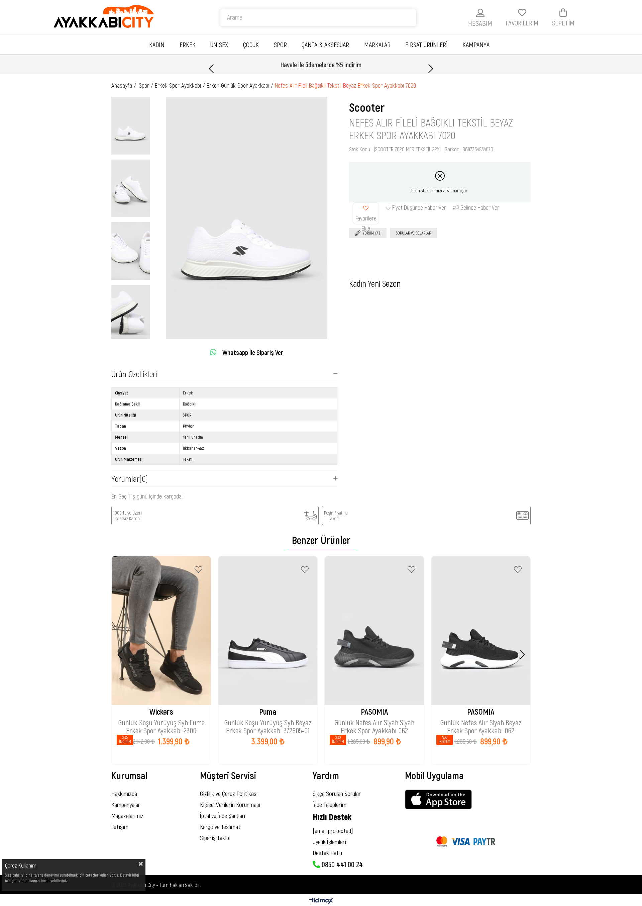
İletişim (119, 826)
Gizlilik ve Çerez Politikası (228, 793)
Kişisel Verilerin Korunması (230, 804)
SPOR (280, 44)
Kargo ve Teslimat (220, 826)
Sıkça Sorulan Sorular (337, 793)
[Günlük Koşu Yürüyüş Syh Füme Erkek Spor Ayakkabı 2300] (161, 630)
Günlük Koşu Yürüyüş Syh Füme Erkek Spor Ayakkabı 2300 (161, 723)
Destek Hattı (327, 852)
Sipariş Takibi (215, 837)
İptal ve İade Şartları (222, 815)
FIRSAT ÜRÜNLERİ (426, 44)
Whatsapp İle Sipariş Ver (252, 352)
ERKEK (188, 44)
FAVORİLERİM (522, 22)
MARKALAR (377, 44)
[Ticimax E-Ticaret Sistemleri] (321, 901)
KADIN (157, 44)
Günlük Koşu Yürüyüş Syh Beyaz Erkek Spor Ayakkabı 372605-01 (268, 723)
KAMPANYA (476, 44)
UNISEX (219, 44)
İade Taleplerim (329, 804)
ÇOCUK (251, 44)
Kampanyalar (125, 804)
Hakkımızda (124, 793)
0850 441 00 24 (341, 864)
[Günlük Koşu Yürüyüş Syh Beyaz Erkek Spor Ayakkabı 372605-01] (268, 630)
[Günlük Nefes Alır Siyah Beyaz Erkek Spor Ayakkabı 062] (481, 630)
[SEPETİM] (563, 12)
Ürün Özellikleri (134, 374)
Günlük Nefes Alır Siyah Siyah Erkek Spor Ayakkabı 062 (374, 723)
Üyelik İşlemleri (329, 841)
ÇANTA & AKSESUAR (325, 44)
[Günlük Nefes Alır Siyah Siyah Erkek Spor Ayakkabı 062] (374, 630)
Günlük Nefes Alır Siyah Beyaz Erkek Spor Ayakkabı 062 (481, 723)
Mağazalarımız (127, 815)
